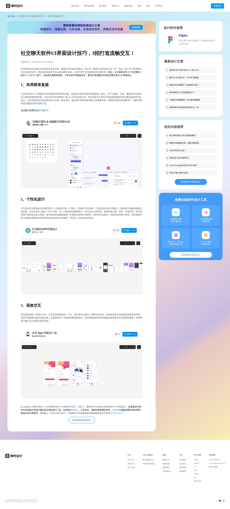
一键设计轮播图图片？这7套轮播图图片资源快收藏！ (185, 100)
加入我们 (182, 464)
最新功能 (128, 6)
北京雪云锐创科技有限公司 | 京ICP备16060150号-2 (21, 500)
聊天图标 (42, 110)
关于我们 (159, 6)
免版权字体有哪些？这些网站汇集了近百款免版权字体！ (185, 85)
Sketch (196, 463)
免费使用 (217, 6)
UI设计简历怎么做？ (177, 150)
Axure (196, 474)
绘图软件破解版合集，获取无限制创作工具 (185, 143)
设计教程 (103, 6)
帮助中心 (116, 6)
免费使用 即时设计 (191, 182)
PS (195, 467)
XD (195, 470)
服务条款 (166, 467)
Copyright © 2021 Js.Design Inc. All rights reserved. (21, 501)
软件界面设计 (116, 413)
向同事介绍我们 (149, 464)
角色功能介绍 (148, 460)
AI (195, 477)
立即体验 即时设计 (82, 420)
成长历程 (182, 467)
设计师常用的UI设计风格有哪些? (182, 136)
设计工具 (131, 460)
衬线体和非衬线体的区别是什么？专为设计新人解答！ (185, 107)
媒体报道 (182, 471)
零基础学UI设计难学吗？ (179, 158)
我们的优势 (89, 6)
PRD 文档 (131, 467)
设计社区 (75, 6)
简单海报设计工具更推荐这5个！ (182, 92)
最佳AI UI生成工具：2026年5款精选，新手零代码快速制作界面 (185, 78)
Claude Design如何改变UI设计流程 (183, 165)
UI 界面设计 (31, 75)
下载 (139, 6)
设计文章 (11, 16)
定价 (148, 6)
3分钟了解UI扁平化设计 (179, 173)
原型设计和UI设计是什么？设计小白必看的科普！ (185, 70)
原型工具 (131, 464)
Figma (183, 35)
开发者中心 (167, 471)
